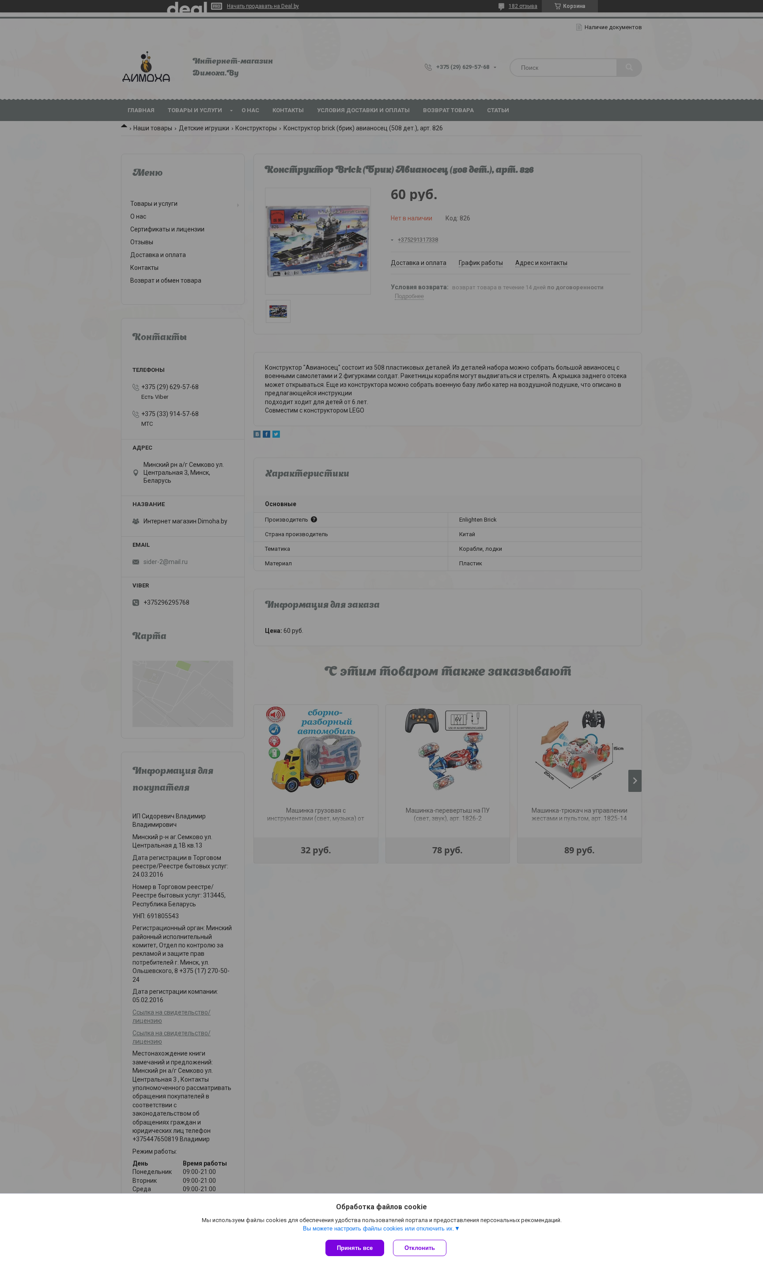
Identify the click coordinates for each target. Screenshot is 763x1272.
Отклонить (419, 1248)
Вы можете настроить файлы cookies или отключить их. (378, 1228)
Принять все (355, 1248)
